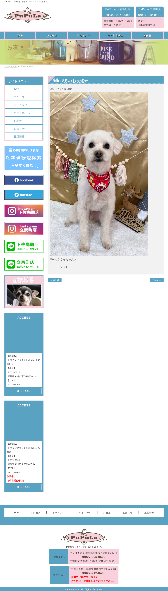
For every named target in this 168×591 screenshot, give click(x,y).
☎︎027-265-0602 (118, 14)
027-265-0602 (15, 384)
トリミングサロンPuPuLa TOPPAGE (27, 15)
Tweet (63, 267)
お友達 (148, 35)
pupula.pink (73, 589)
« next (55, 280)
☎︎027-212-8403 (149, 14)
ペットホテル (116, 35)
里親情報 (19, 136)
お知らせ (19, 128)
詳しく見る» (24, 391)
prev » (157, 280)
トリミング (84, 35)
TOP (20, 35)
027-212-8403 (15, 472)
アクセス (52, 35)
